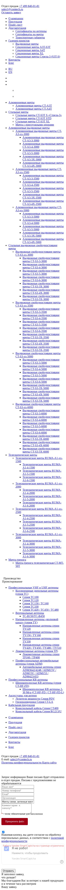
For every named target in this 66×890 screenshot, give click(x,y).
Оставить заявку (11, 12)
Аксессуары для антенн (22, 695)
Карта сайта (49, 762)
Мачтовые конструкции (15, 572)
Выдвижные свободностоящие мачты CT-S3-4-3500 (41, 317)
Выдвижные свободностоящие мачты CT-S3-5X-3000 (41, 298)
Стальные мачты (18, 111)
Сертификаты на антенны (31, 31)
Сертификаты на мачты (29, 34)
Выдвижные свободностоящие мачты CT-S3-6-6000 (41, 431)
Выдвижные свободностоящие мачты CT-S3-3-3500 (41, 310)
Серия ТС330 (31, 606)
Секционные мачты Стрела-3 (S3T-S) (37, 56)
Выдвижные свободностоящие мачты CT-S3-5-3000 (41, 272)
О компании (15, 18)
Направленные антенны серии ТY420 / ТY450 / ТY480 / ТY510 (42, 646)
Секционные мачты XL (29, 53)
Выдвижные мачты (27, 43)
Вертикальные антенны (29, 612)
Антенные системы (13, 575)
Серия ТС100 (31, 597)
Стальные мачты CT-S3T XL (32, 121)
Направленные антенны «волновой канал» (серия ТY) (36, 621)
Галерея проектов (19, 40)
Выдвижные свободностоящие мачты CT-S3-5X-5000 (41, 399)
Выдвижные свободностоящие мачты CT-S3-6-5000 (41, 380)
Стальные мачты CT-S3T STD (33, 118)
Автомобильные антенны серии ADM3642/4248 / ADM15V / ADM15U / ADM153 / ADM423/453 (42, 671)
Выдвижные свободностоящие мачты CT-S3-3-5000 (41, 361)
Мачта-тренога (17, 559)
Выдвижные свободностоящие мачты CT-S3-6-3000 (41, 279)
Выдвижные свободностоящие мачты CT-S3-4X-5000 (41, 393)
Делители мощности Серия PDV (35, 698)
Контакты (14, 59)
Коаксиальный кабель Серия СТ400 (36, 708)
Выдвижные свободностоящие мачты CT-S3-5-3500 (41, 323)
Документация (17, 27)
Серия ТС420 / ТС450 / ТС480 (41, 609)
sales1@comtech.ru (12, 9)
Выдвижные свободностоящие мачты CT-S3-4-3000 (41, 266)
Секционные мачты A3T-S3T (33, 47)
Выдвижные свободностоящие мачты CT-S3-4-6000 (41, 418)
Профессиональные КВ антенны (28, 679)
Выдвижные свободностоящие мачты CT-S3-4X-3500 (41, 342)
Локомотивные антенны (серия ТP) (36, 651)
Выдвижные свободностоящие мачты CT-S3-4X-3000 (41, 291)
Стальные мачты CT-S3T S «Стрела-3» (38, 115)
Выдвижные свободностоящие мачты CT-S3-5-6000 (41, 425)
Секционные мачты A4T (30, 50)
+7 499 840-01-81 (29, 6)
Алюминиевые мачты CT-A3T (33, 105)
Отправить (8, 871)
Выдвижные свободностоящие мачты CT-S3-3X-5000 (41, 387)
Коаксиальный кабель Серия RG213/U (38, 711)
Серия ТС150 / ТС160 (36, 603)
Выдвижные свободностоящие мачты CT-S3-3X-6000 (41, 437)
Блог (11, 62)
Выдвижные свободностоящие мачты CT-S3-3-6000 (41, 412)
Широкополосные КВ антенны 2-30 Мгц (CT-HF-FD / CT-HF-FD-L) (43, 691)
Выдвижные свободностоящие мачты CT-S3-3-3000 (41, 260)
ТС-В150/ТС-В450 (34, 616)
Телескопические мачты (22, 454)
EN (10, 72)
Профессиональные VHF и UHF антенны (33, 587)
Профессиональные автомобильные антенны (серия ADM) (37, 662)
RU (10, 68)
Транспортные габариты (30, 37)
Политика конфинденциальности (21, 762)
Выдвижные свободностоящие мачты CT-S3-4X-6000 (41, 444)
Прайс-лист (15, 24)
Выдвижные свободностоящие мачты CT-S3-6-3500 (41, 329)
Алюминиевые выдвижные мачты (29, 127)
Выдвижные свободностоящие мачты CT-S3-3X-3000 (41, 285)
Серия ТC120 (31, 600)
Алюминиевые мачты (21, 102)
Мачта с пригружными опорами (34, 124)
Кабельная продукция (21, 705)
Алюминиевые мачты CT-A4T (33, 108)
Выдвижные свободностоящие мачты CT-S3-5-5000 (41, 374)
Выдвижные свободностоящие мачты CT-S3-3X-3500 (41, 336)
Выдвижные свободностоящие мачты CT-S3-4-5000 (41, 367)
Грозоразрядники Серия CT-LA (34, 701)
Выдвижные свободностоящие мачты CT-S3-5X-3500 (41, 348)
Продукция (15, 21)
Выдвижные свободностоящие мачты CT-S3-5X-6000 (41, 450)
